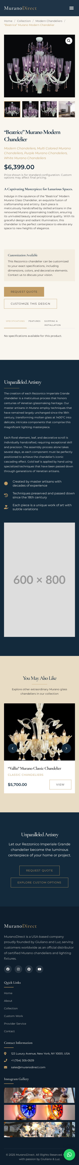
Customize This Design (30, 303)
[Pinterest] (29, 969)
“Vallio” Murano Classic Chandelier (34, 768)
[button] (71, 8)
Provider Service (15, 1023)
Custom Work (13, 1016)
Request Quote (24, 291)
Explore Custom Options (39, 882)
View (60, 784)
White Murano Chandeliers (25, 158)
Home (8, 21)
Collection (24, 21)
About (8, 1000)
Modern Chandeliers (48, 21)
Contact (9, 1031)
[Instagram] (18, 969)
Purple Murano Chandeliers (45, 153)
